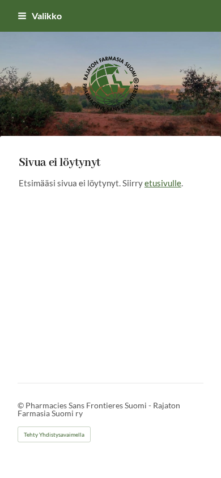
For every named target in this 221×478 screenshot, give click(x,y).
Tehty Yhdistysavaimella (54, 434)
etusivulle (162, 183)
